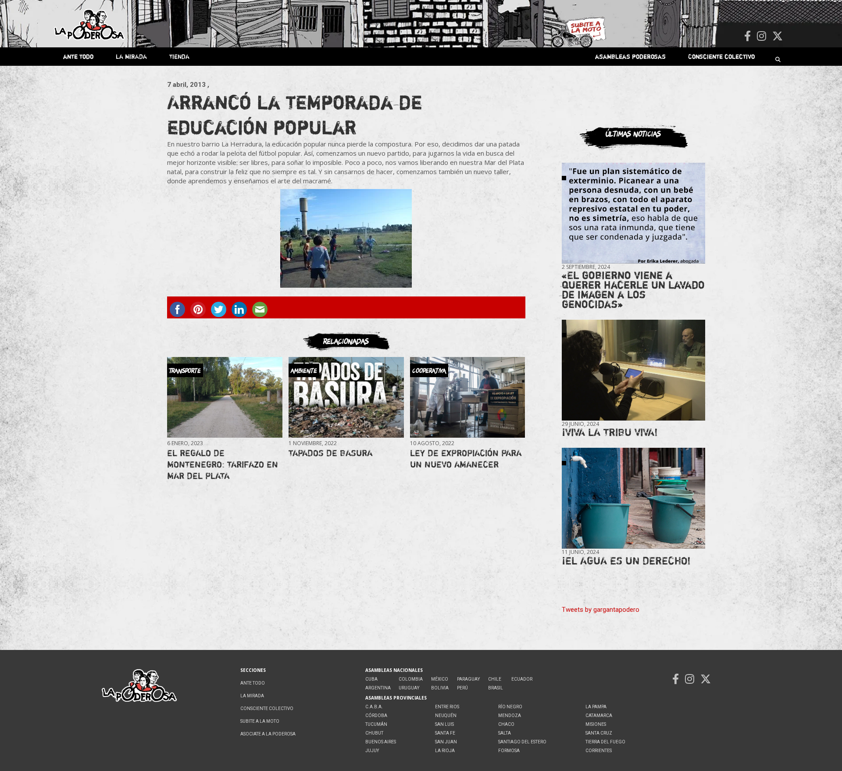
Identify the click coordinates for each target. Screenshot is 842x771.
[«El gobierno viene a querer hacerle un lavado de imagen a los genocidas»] (633, 213)
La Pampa (596, 706)
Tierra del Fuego (605, 741)
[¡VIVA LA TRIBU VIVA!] (633, 370)
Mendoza (509, 715)
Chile (494, 679)
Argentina (378, 687)
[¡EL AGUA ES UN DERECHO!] (633, 498)
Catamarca (598, 715)
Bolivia (440, 687)
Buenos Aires (380, 741)
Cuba (371, 679)
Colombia (411, 679)
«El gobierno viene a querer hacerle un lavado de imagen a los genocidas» (633, 290)
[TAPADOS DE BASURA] (346, 397)
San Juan (446, 741)
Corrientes (598, 750)
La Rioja (445, 750)
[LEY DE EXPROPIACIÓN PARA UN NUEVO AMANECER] (467, 397)
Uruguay (409, 687)
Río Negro (510, 706)
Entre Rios (447, 706)
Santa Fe (445, 733)
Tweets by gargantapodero (600, 610)
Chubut (374, 733)
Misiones (595, 724)
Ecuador (521, 679)
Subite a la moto (259, 721)
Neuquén (446, 715)
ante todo (78, 56)
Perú (462, 687)
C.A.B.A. (374, 706)
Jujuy (372, 750)
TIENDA (179, 56)
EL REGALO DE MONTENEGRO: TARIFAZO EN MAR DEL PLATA (222, 464)
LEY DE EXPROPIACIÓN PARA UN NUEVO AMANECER (465, 458)
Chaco (506, 724)
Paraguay (468, 679)
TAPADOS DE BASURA (330, 452)
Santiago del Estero (522, 741)
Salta (504, 733)
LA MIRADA (131, 56)
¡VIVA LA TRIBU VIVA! (610, 432)
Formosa (509, 750)
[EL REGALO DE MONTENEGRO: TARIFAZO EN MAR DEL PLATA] (224, 397)
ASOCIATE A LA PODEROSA (268, 734)
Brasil (495, 687)
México (439, 679)
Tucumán (376, 724)
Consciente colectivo (721, 56)
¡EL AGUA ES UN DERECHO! (626, 560)
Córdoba (376, 715)
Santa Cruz (598, 733)
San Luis (444, 724)
